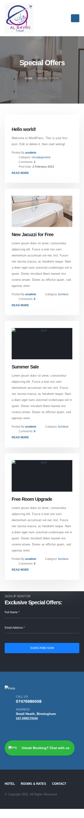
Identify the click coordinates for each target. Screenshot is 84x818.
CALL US (22, 696)
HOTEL (10, 784)
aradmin (30, 152)
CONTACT (59, 784)
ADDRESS (23, 709)
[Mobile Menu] (75, 18)
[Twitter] (18, 728)
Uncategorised (41, 157)
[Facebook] (27, 728)
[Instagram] (9, 728)
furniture (63, 294)
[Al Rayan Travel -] (19, 18)
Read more (20, 172)
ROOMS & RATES (33, 784)
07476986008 (29, 701)
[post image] (42, 211)
